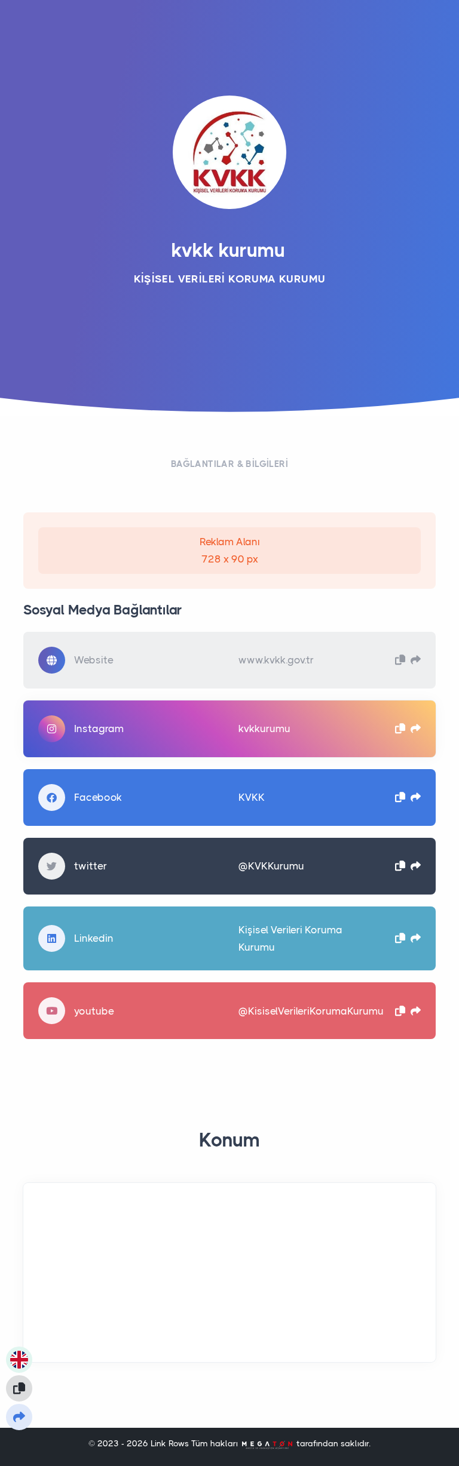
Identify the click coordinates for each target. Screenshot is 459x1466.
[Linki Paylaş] (19, 1417)
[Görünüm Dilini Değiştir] (19, 1360)
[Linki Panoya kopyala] (19, 1388)
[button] (400, 659)
